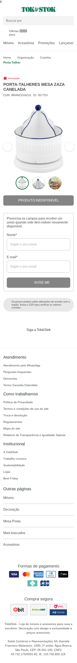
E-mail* (12, 257)
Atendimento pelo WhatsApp (21, 365)
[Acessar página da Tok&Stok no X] (56, 338)
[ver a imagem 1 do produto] (22, 183)
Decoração (11, 509)
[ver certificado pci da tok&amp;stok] (58, 609)
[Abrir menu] (12, 9)
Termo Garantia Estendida (20, 385)
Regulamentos (12, 422)
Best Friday (10, 478)
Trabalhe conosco (14, 458)
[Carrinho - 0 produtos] (71, 9)
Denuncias (10, 378)
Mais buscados (14, 533)
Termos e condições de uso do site (25, 408)
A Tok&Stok (10, 452)
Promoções (46, 43)
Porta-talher (11, 62)
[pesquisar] (68, 20)
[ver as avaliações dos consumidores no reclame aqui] (38, 609)
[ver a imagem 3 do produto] (55, 183)
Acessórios (26, 43)
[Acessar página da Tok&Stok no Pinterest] (44, 338)
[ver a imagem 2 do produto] (38, 183)
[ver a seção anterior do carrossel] (69, 147)
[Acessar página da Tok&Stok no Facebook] (21, 338)
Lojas (6, 471)
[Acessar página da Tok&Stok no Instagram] (33, 338)
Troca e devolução (15, 415)
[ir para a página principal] (39, 9)
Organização (25, 57)
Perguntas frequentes (17, 372)
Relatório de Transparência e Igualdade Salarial (34, 435)
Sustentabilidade (14, 465)
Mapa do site (11, 428)
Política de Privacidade (18, 402)
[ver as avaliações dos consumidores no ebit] (19, 609)
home (7, 57)
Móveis (8, 43)
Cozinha (45, 57)
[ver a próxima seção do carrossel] (7, 147)
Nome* (12, 235)
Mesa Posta (12, 521)
